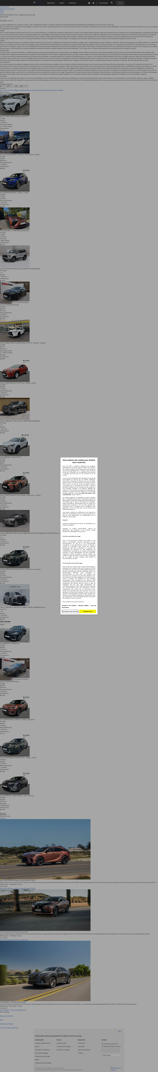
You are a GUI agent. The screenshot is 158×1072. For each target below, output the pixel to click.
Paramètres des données (70, 611)
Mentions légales (83, 605)
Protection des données (69, 605)
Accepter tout (87, 611)
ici (80, 494)
